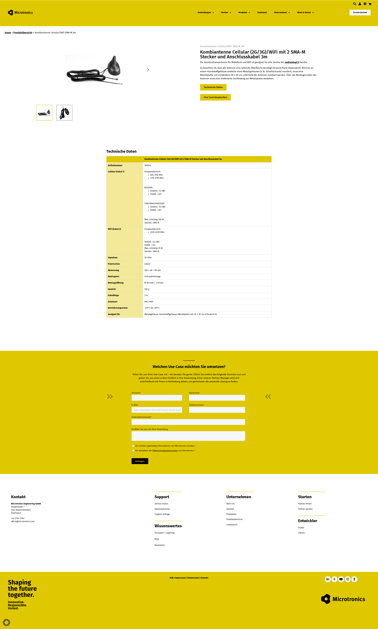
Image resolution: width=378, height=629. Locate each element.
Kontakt (204, 578)
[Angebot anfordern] (370, 4)
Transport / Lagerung (164, 533)
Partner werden (305, 509)
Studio (301, 527)
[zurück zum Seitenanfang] (360, 613)
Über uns (230, 503)
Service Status (161, 503)
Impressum (180, 578)
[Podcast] (334, 579)
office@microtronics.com (23, 521)
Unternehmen (280, 12)
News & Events (304, 12)
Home (8, 32)
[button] (354, 3)
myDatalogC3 (292, 62)
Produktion (231, 514)
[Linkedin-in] (328, 579)
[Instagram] (348, 579)
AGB (171, 578)
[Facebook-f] (354, 579)
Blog (157, 539)
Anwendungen (204, 12)
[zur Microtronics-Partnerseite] (359, 3)
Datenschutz (193, 578)
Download (262, 12)
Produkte (242, 12)
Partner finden (305, 503)
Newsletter (160, 545)
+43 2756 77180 (17, 518)
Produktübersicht (22, 32)
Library (301, 533)
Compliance (231, 524)
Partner (224, 12)
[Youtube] (341, 579)
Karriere (230, 509)
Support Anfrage (162, 514)
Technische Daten (213, 87)
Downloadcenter (162, 509)
